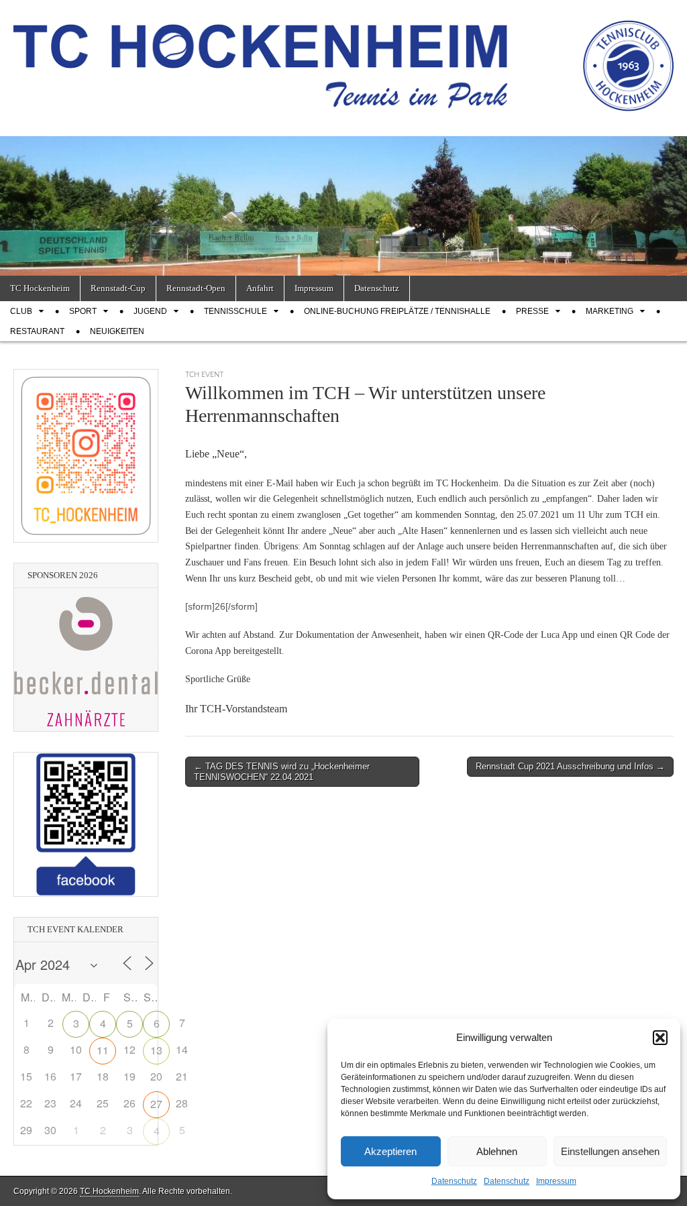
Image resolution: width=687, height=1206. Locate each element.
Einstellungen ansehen (610, 1151)
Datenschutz (454, 1181)
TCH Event (204, 374)
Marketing (609, 311)
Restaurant (37, 331)
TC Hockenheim (40, 288)
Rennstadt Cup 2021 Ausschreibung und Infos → (570, 766)
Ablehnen (496, 1151)
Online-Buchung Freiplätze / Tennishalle (397, 311)
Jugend (150, 311)
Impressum (556, 1181)
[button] (660, 1037)
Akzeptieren (390, 1151)
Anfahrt (260, 288)
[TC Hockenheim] (343, 58)
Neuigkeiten (117, 331)
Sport (83, 311)
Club (21, 311)
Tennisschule (235, 311)
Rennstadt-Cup (118, 288)
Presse (532, 311)
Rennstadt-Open (195, 288)
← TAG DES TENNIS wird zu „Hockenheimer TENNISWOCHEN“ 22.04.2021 (282, 771)
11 (103, 1050)
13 (156, 1050)
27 (156, 1103)
